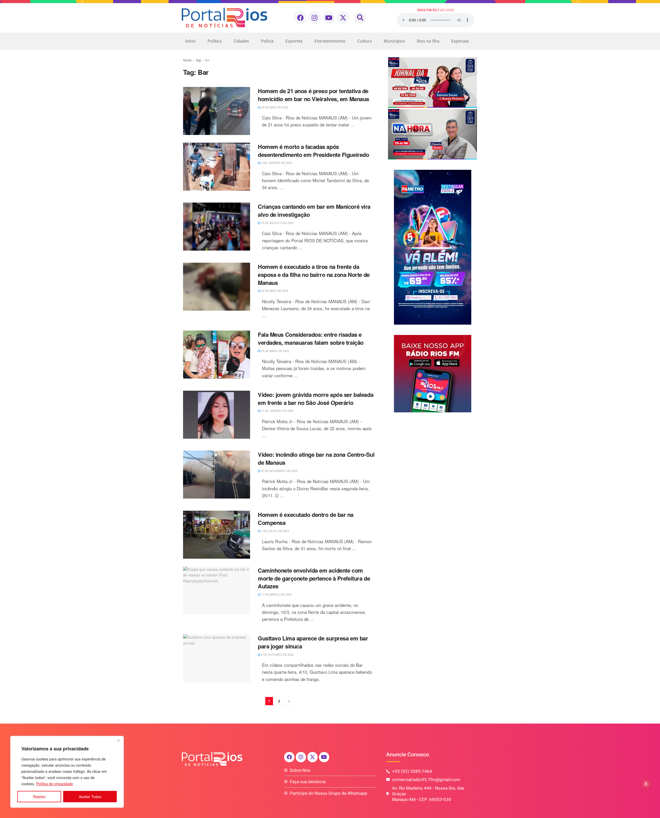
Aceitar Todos (90, 796)
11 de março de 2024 (276, 594)
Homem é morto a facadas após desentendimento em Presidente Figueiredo (313, 150)
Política (215, 41)
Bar (207, 60)
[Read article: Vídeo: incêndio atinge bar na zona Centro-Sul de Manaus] (216, 475)
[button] (360, 17)
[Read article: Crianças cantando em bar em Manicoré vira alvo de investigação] (216, 227)
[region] (67, 772)
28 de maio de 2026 (274, 107)
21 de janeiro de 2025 (276, 410)
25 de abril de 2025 (274, 351)
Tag (198, 60)
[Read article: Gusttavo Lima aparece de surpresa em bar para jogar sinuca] (216, 658)
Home (187, 60)
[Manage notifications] (646, 784)
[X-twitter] (342, 17)
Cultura (364, 41)
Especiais (460, 41)
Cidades (241, 41)
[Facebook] (300, 17)
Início (190, 41)
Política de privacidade (54, 783)
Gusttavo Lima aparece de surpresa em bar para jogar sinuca (313, 642)
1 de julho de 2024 (274, 531)
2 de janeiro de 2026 (276, 163)
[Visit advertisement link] (432, 108)
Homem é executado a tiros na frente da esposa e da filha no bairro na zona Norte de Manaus (314, 274)
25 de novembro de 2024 (279, 471)
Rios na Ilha (428, 41)
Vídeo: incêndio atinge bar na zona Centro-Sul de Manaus (316, 458)
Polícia (267, 41)
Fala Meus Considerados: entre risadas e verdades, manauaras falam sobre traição (311, 338)
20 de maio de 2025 (274, 290)
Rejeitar (39, 796)
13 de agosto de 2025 (276, 223)
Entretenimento (330, 41)
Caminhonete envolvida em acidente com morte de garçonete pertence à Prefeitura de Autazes (314, 578)
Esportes (294, 41)
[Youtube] (328, 17)
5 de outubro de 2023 (277, 654)
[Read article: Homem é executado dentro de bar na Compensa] (216, 535)
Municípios (394, 41)
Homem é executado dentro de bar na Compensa (305, 518)
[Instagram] (314, 17)
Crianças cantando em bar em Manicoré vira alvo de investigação (314, 210)
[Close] (118, 740)
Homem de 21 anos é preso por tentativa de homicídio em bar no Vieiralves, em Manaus (313, 95)
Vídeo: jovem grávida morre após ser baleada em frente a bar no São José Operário (315, 398)
